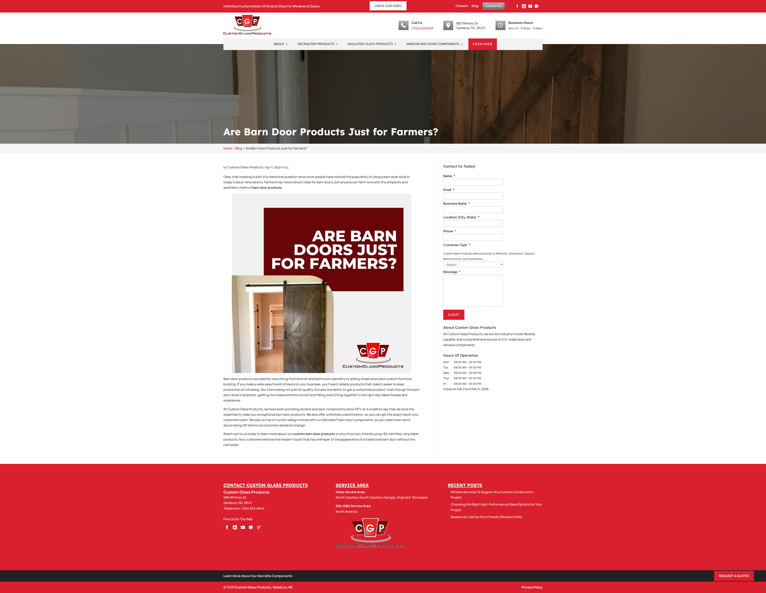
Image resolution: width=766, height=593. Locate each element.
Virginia (402, 497)
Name (449, 176)
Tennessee (419, 497)
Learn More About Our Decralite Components (257, 576)
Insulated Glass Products (370, 44)
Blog (475, 6)
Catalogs (483, 44)
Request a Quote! (734, 576)
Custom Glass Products (245, 167)
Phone (449, 231)
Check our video (388, 6)
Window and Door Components (433, 44)
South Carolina (370, 497)
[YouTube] (530, 7)
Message (451, 272)
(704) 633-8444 (422, 28)
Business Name (456, 203)
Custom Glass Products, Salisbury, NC (264, 587)
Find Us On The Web (238, 519)
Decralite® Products (316, 44)
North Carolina (347, 497)
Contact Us (493, 6)
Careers (462, 6)
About (279, 44)
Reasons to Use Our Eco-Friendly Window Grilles (486, 517)
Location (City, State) (461, 217)
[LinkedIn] (524, 7)
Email (448, 190)
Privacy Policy (532, 587)
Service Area (352, 485)
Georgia (389, 497)
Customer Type (456, 245)
